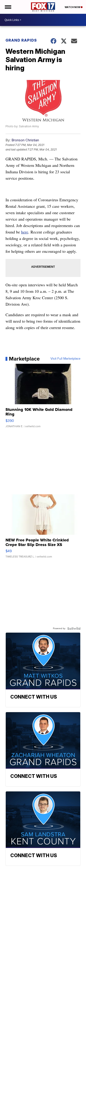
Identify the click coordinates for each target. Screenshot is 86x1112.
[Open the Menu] (7, 7)
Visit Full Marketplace (65, 358)
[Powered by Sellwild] (73, 628)
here (24, 232)
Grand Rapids (21, 40)
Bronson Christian (25, 140)
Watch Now (73, 7)
